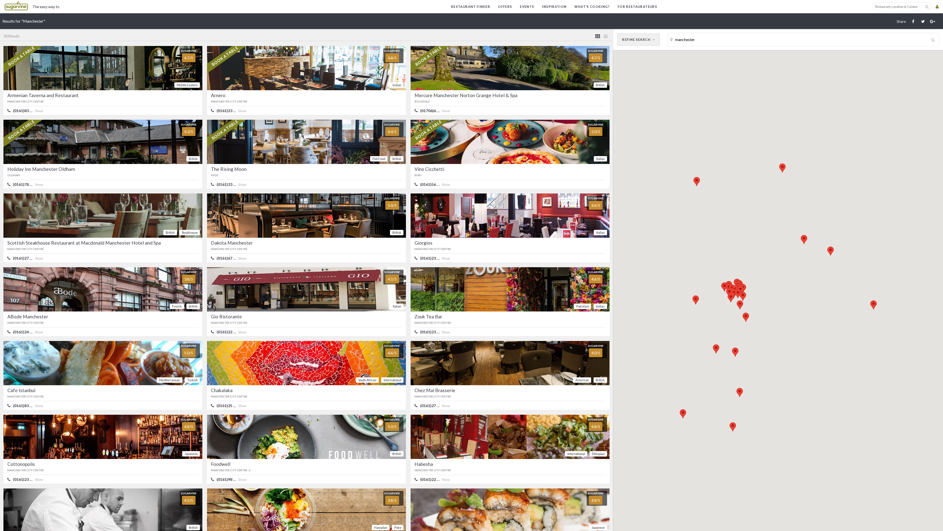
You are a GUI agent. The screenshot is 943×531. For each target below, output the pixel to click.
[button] (782, 168)
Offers (505, 7)
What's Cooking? (592, 7)
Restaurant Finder (470, 7)
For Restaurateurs (637, 7)
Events (527, 7)
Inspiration (554, 7)
